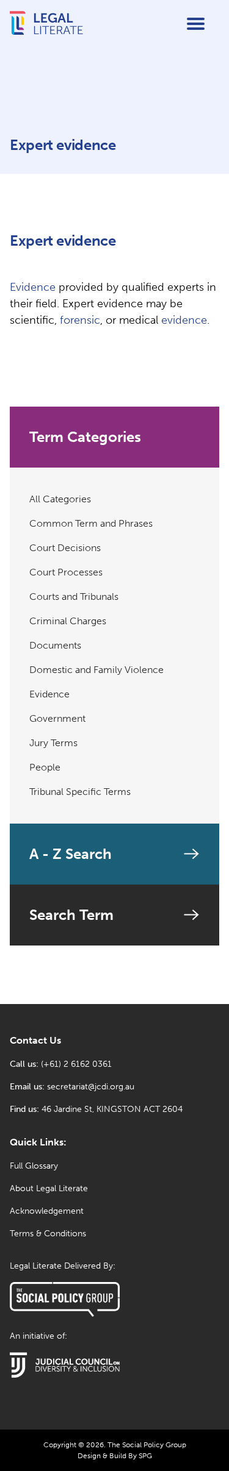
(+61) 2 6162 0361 (76, 1064)
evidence (184, 320)
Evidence (33, 287)
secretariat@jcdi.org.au (90, 1086)
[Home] (46, 33)
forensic (80, 320)
